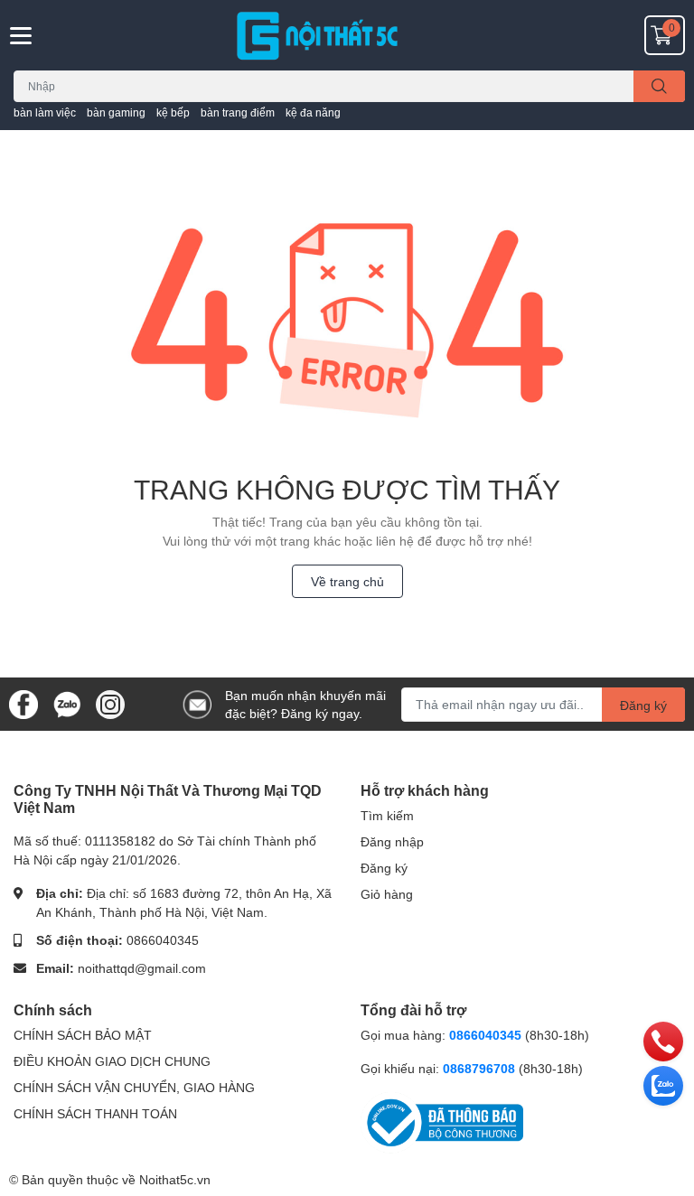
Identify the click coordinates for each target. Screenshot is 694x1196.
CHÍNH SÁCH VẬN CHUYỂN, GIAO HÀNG (134, 1087)
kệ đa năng (313, 112)
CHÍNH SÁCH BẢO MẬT (83, 1034)
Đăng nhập (392, 841)
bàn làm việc (45, 112)
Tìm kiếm (387, 815)
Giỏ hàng (387, 894)
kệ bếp (173, 112)
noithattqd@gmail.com (142, 968)
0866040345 (163, 940)
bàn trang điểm (238, 112)
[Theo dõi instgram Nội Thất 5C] (110, 702)
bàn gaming (116, 112)
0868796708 (481, 1068)
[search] (659, 86)
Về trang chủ (347, 581)
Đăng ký (643, 705)
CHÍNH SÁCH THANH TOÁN (95, 1113)
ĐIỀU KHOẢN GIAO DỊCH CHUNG (112, 1061)
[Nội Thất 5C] (347, 35)
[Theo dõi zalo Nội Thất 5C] (66, 702)
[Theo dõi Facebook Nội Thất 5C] (23, 702)
